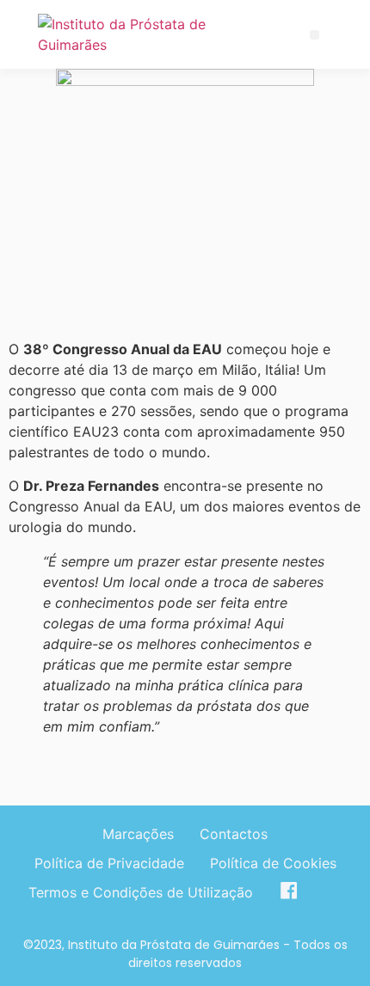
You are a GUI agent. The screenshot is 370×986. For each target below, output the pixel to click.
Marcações (138, 833)
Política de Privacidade (109, 863)
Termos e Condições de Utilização (140, 892)
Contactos (234, 833)
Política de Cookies (273, 863)
